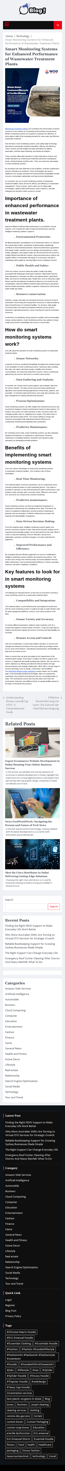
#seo (35, 1370)
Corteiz (38, 1416)
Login (8, 1300)
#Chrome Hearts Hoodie (21, 1332)
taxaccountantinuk (18, 1456)
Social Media (12, 1086)
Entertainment (13, 1026)
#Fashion (12, 1349)
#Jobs (10, 1370)
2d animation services (19, 1393)
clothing (34, 1410)
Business (10, 1005)
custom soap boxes (18, 1427)
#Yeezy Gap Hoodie (18, 1387)
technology (39, 1456)
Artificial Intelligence (17, 994)
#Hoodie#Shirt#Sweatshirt (37, 1364)
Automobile (12, 999)
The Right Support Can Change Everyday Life (31, 953)
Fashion (9, 1032)
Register (10, 1305)
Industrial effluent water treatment (22, 671)
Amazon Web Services (18, 988)
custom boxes (15, 1422)
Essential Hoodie (43, 1439)
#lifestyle (23, 1370)
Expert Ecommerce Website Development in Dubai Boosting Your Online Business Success (32, 765)
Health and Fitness (16, 1054)
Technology (11, 1092)
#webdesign (38, 1381)
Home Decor (12, 1059)
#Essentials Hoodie (46, 1343)
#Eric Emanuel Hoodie (20, 1338)
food (21, 1445)
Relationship (12, 1075)
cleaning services (16, 1410)
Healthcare (45, 1445)
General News (13, 1048)
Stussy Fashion (31, 1450)
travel (52, 1456)
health (31, 1445)
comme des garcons (18, 1416)
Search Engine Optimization (21, 1081)
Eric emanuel (41, 1433)
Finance (9, 1037)
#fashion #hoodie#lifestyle (37, 1349)
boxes (10, 1404)
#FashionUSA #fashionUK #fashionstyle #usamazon (31, 1356)
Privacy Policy (13, 1316)
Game (8, 1043)
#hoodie (12, 1364)
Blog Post (10, 1311)
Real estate (11, 1070)
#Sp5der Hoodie (16, 1376)
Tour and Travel (14, 1097)
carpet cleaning (40, 1404)
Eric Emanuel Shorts (18, 1439)
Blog (47, 1399)
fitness (11, 1445)
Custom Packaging (37, 1422)
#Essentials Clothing (19, 1343)
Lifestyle (10, 1065)
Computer (11, 1016)
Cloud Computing (15, 1010)
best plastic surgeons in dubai (24, 1399)
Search (9, 900)
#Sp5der (47, 1370)
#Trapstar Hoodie (17, 1381)
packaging (13, 1450)
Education (11, 1021)
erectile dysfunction (18, 1433)
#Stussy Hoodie (39, 1376)
